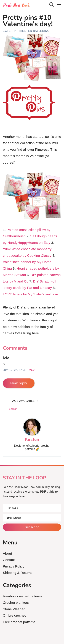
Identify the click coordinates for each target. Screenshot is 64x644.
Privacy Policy (13, 566)
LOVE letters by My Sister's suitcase (30, 294)
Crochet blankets (16, 602)
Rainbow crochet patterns (22, 596)
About (7, 553)
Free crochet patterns (19, 622)
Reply (31, 369)
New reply (18, 383)
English (13, 408)
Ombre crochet (14, 615)
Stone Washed (14, 609)
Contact (9, 560)
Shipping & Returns (18, 573)
